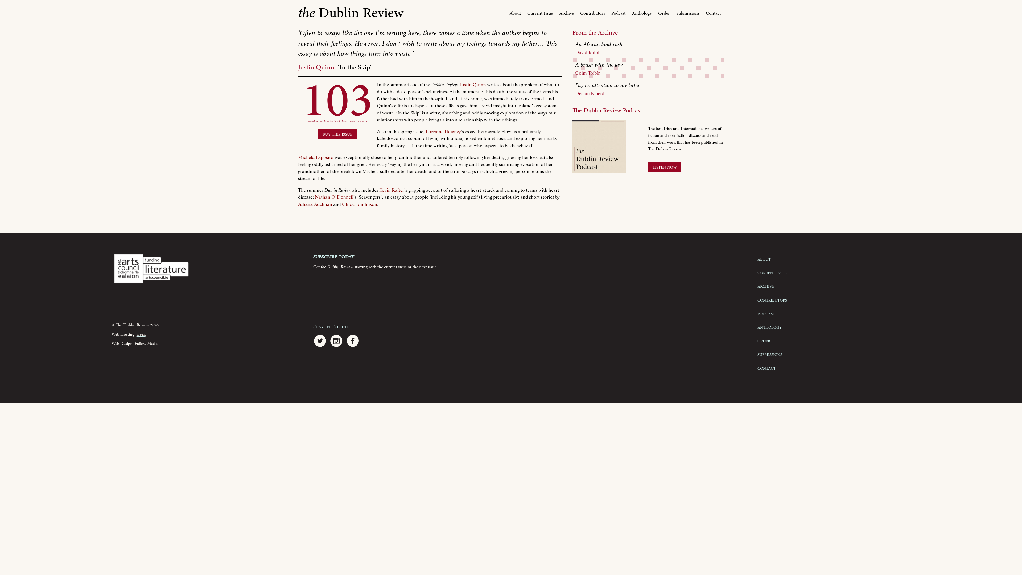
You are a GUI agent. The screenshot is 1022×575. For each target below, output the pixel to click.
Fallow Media (146, 343)
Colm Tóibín (588, 73)
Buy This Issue (337, 134)
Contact (713, 13)
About (515, 13)
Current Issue (540, 13)
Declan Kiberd (589, 94)
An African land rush (599, 44)
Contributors (592, 13)
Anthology (642, 13)
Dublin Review (350, 13)
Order (664, 13)
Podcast (618, 13)
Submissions (687, 13)
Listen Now (665, 167)
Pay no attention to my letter (607, 85)
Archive (566, 13)
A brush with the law (599, 65)
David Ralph (588, 53)
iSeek (141, 334)
